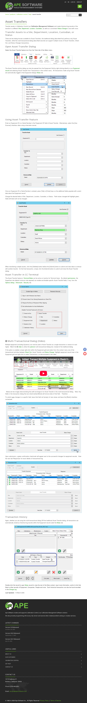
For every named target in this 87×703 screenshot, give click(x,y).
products (12, 14)
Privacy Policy (44, 701)
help (30, 14)
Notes (39, 73)
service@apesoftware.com (18, 691)
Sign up (79, 2)
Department (25, 28)
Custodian (39, 28)
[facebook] (85, 349)
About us (8, 654)
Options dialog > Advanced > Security (17, 283)
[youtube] (85, 353)
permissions (71, 278)
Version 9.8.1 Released (12, 639)
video (20, 347)
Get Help (8, 663)
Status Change (62, 28)
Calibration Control (12, 660)
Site (19, 28)
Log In (73, 2)
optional (32, 347)
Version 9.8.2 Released (12, 633)
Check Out (28, 352)
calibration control (22, 14)
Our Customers (10, 657)
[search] (80, 15)
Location (32, 28)
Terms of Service (55, 701)
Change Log (12, 589)
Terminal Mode (28, 278)
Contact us (9, 667)
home (7, 14)
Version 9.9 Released (12, 627)
